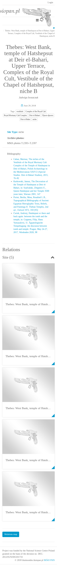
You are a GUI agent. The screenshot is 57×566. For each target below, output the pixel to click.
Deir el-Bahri (25, 119)
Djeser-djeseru (47, 115)
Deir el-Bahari (34, 115)
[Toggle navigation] (37, 20)
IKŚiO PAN (49, 560)
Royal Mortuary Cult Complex (15, 115)
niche (35, 119)
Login (50, 2)
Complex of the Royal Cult (35, 111)
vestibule (19, 111)
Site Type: (12, 132)
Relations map (10, 534)
